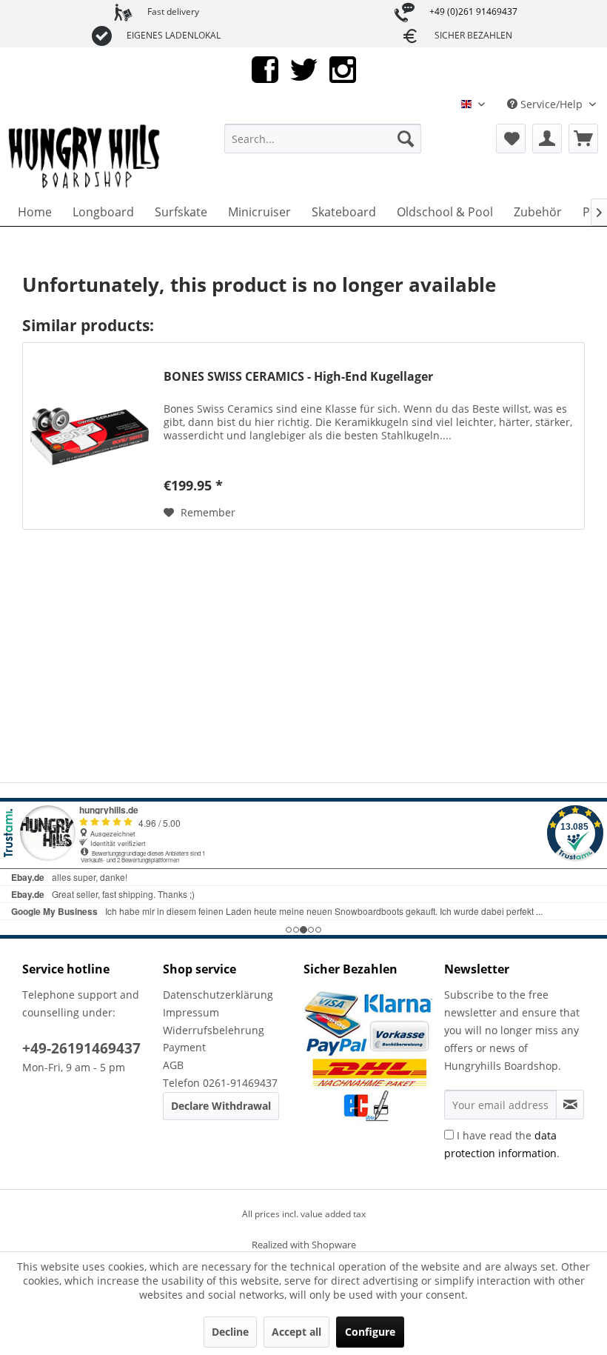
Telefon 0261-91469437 (220, 1083)
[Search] (405, 138)
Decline (230, 1332)
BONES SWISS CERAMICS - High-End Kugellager (298, 376)
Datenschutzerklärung (218, 995)
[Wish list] (511, 138)
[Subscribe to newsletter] (570, 1104)
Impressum (191, 1012)
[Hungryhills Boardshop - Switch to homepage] (85, 157)
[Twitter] (304, 68)
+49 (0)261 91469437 (473, 11)
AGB (173, 1065)
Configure (370, 1332)
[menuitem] (323, 138)
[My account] (547, 138)
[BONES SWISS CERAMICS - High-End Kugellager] (89, 436)
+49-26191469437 (81, 1048)
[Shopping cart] (583, 138)
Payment (184, 1047)
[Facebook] (265, 68)
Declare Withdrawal (221, 1106)
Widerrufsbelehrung (213, 1030)
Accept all (296, 1332)
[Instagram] (343, 68)
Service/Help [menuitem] (551, 104)
